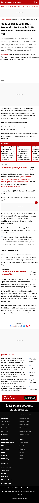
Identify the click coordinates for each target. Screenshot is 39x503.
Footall (22, 446)
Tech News (5, 470)
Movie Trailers (24, 428)
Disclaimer (30, 488)
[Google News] (15, 326)
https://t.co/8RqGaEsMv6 (10, 187)
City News (4, 418)
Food (21, 459)
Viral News (4, 477)
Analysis (4, 415)
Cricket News (24, 443)
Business (8, 19)
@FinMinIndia (25, 179)
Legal (3, 452)
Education (4, 434)
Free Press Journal (11, 2)
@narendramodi (25, 177)
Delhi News (4, 431)
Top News (4, 464)
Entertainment (32, 6)
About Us (6, 488)
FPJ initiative (5, 446)
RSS (34, 491)
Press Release (6, 483)
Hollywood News (24, 421)
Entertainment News (27, 415)
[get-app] (37, 2)
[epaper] (34, 2)
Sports (22, 439)
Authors (19, 494)
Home (3, 6)
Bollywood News (24, 418)
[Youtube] (29, 326)
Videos (3, 473)
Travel (21, 455)
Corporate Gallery (7, 443)
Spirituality (5, 459)
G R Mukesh (4, 54)
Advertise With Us (26, 491)
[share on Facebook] (11, 410)
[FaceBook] (21, 326)
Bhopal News (5, 428)
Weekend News (6, 480)
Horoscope (5, 449)
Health (22, 452)
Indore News (5, 425)
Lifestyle (22, 449)
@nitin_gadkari (6, 182)
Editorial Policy (15, 488)
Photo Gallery (6, 467)
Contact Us (15, 491)
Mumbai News (11, 6)
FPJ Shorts (21, 6)
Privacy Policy (6, 491)
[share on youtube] (26, 410)
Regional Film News (25, 431)
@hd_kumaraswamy (20, 182)
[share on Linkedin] (19, 410)
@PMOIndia (5, 179)
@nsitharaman (15, 179)
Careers (23, 488)
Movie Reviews (24, 425)
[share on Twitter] (15, 410)
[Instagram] (27, 326)
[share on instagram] (22, 410)
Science (4, 455)
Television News (24, 434)
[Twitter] (24, 326)
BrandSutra (5, 439)
